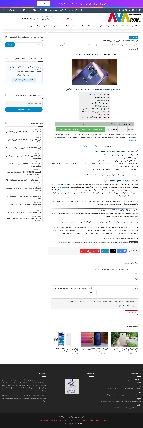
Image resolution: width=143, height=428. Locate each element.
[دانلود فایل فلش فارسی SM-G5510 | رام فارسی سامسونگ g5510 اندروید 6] (124, 339)
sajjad (139, 405)
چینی (101, 25)
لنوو (109, 25)
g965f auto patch (123, 242)
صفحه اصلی (136, 25)
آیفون (38, 25)
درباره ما (20, 10)
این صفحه (132, 140)
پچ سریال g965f (93, 242)
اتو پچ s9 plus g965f (104, 242)
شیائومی (55, 25)
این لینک (95, 175)
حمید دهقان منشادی (134, 380)
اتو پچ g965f (114, 242)
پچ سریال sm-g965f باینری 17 (79, 242)
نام (136, 279)
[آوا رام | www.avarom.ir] (124, 17)
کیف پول (52, 10)
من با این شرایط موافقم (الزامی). (126, 306)
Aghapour (138, 399)
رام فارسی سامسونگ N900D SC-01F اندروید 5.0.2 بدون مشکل (66, 350)
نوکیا (94, 25)
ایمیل (136, 288)
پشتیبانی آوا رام (62, 187)
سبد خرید (41, 10)
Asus (75, 25)
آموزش (32, 25)
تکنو (88, 25)
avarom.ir (35, 395)
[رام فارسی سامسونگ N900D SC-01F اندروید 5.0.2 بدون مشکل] (65, 339)
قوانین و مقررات (8, 10)
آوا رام (93, 184)
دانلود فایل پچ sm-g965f (64, 242)
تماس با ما (30, 10)
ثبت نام (78, 10)
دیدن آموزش (43, 3)
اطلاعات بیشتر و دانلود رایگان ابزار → (23, 80)
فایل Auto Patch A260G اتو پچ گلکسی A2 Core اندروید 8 (95, 350)
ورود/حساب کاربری (66, 10)
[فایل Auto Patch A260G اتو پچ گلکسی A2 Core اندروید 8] (94, 339)
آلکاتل (82, 25)
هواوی (116, 25)
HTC (68, 25)
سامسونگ (126, 25)
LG (62, 25)
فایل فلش (134, 37)
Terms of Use (90, 301)
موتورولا (45, 25)
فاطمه (139, 392)
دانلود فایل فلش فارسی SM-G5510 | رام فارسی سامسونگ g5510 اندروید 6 (125, 350)
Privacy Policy (78, 301)
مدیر (140, 386)
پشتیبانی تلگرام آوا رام (83, 146)
